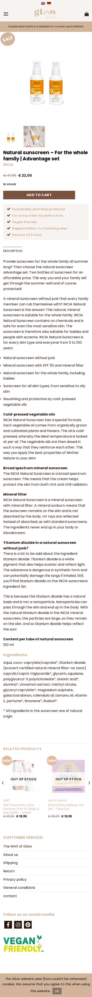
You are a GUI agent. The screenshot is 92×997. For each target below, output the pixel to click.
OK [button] (57, 991)
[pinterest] (28, 925)
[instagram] (18, 925)
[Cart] (87, 14)
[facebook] (8, 925)
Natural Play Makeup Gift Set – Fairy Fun (66, 807)
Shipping (10, 862)
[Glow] (46, 13)
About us (10, 854)
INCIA (8, 164)
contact (10, 895)
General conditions (19, 887)
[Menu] (6, 14)
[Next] (89, 791)
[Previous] (3, 791)
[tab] (15, 654)
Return (9, 871)
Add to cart (39, 194)
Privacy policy (15, 879)
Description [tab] (12, 251)
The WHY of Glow (17, 846)
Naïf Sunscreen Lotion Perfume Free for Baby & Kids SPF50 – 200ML (21, 809)
